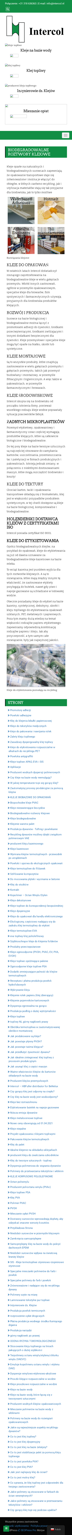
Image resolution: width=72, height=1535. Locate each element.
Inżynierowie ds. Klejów (36, 91)
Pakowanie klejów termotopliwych (29, 1139)
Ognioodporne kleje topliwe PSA (28, 966)
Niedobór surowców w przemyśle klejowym (34, 1233)
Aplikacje (15, 767)
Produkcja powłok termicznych (27, 1310)
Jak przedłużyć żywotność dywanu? (30, 1052)
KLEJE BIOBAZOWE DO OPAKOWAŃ (30, 797)
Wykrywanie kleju (20, 989)
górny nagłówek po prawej (25, 1335)
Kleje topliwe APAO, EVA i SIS (27, 761)
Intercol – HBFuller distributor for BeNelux (34, 1086)
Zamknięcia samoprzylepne (25, 1238)
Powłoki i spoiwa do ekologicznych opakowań (36, 863)
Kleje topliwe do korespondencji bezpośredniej (36, 905)
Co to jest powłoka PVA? (24, 1461)
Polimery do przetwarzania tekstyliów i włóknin (36, 1171)
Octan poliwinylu (19, 1181)
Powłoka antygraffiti (21, 756)
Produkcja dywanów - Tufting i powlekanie (34, 829)
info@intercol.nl (55, 3)
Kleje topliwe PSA (20, 1192)
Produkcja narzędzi (21, 1330)
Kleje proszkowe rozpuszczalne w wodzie (33, 1384)
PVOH (13, 1208)
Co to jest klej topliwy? (23, 1436)
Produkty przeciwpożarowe (25, 946)
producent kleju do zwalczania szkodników (34, 1155)
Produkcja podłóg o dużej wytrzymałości (33, 1011)
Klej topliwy (36, 71)
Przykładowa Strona (21, 1228)
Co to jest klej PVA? (21, 1466)
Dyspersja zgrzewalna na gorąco (28, 1005)
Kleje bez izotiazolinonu (23, 1102)
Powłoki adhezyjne (20, 715)
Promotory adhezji (20, 710)
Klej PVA (15, 1197)
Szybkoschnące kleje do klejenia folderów (34, 941)
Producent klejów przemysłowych (29, 1080)
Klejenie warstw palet (22, 823)
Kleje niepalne (18, 1128)
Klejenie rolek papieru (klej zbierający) (31, 995)
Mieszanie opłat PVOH (23, 1213)
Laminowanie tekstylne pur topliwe (30, 1300)
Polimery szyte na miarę (23, 1294)
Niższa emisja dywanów (23, 1112)
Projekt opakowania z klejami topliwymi (32, 1133)
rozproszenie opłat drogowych (27, 1315)
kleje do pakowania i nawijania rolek (30, 731)
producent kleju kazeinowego (26, 843)
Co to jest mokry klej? (22, 1477)
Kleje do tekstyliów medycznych (28, 726)
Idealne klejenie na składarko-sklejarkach (33, 1150)
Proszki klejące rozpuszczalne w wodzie (33, 1378)
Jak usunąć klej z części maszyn (28, 1066)
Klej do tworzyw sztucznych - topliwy (31, 1160)
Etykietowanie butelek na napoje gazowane (34, 1107)
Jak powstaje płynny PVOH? (26, 1041)
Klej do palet (17, 1144)
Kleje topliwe (17, 1016)
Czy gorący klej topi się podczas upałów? (33, 1510)
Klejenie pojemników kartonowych (29, 1000)
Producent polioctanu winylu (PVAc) (30, 1187)
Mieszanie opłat (36, 111)
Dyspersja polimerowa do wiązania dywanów (35, 1165)
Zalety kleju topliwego (22, 736)
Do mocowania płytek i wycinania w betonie (35, 879)
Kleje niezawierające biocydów (27, 807)
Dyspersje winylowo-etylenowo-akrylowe (33, 1373)
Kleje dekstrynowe (20, 900)
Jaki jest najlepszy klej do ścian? (28, 1472)
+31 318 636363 (27, 3)
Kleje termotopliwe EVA (23, 930)
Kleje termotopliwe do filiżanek (27, 868)
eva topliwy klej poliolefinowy (27, 936)
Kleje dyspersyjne (20, 911)
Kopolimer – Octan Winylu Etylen (28, 895)
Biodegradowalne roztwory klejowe (30, 813)
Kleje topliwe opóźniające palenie (29, 961)
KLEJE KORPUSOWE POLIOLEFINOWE (31, 1176)
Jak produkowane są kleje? (25, 1036)
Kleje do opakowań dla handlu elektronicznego (36, 916)
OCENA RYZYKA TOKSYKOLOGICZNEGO (33, 1341)
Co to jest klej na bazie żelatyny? (28, 1447)
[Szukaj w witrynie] (7, 9)
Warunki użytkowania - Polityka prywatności (29, 1525)
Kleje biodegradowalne (23, 818)
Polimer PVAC (18, 1203)
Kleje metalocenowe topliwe (26, 1118)
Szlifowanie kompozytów (24, 874)
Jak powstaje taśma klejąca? (26, 1046)
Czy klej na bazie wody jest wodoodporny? (34, 1096)
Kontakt (14, 889)
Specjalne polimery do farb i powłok (30, 1280)
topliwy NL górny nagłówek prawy (29, 1021)
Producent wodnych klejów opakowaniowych (35, 1403)
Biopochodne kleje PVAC (24, 802)
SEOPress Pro (28, 1530)
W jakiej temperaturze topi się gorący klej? (34, 783)
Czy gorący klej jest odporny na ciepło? (32, 1091)
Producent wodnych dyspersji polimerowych (35, 772)
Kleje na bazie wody (36, 50)
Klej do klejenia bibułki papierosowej (31, 720)
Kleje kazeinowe (19, 848)
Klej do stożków (19, 884)
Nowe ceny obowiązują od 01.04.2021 (31, 1123)
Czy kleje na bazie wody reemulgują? (31, 777)
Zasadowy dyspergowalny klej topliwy (31, 742)
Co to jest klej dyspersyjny (25, 1441)
